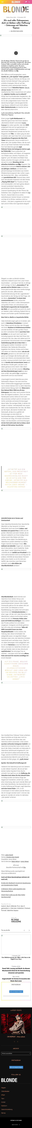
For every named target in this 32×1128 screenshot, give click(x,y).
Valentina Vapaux (12, 910)
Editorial (13, 906)
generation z (5, 908)
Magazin (3, 1087)
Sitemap (3, 1113)
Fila (17, 71)
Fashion (8, 17)
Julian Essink (9, 855)
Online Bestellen (5, 1091)
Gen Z (23, 906)
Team (2, 1098)
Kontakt (3, 1102)
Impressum (4, 1105)
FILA (18, 906)
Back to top (15, 1124)
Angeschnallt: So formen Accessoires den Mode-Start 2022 (16, 979)
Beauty (17, 1033)
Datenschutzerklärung (6, 1109)
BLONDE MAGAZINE (17, 31)
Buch (8, 906)
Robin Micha (15, 861)
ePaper (3, 1095)
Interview (13, 908)
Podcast (27, 908)
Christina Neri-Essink (12, 857)
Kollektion (20, 908)
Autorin (3, 906)
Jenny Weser (25, 861)
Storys (11, 17)
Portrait (3, 910)
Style (15, 17)
